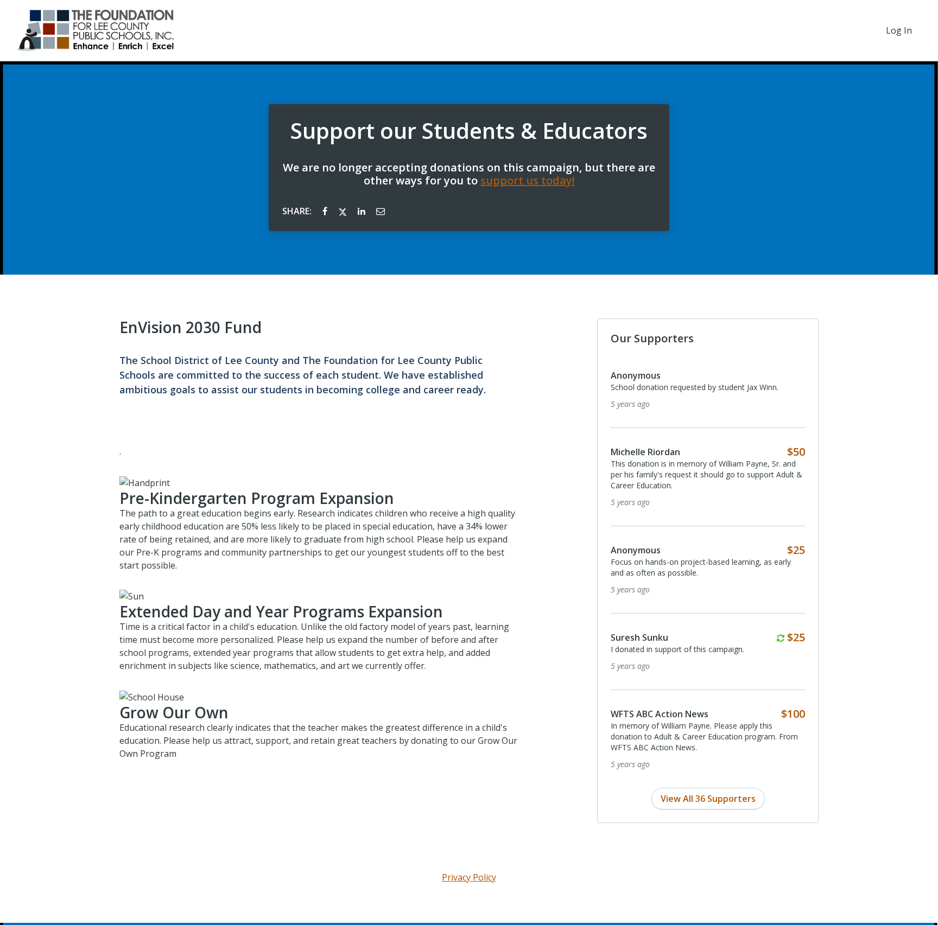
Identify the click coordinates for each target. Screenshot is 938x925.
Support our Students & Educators (469, 131)
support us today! (527, 180)
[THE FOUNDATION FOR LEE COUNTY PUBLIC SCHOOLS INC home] (95, 30)
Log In (899, 30)
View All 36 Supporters (708, 799)
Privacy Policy (469, 877)
